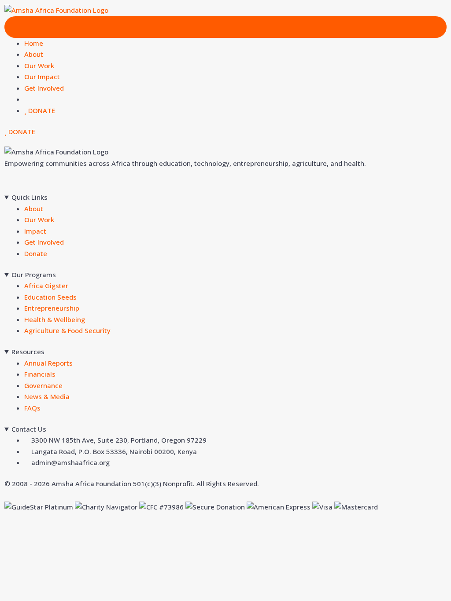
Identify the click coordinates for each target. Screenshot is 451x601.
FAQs (32, 407)
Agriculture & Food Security (67, 330)
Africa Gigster (46, 285)
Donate (35, 253)
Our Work (39, 65)
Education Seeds (50, 297)
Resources (27, 351)
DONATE (40, 110)
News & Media (47, 396)
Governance (43, 385)
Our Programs (33, 274)
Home (33, 43)
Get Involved (44, 88)
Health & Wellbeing (54, 319)
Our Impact (42, 76)
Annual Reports (48, 363)
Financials (39, 374)
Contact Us (28, 429)
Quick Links (29, 197)
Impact (35, 231)
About (33, 54)
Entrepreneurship (51, 308)
